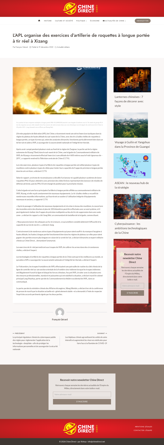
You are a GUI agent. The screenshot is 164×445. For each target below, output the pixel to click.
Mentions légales (143, 426)
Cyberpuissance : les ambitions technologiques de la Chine (131, 228)
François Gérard (60, 319)
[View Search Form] (14, 21)
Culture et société (64, 21)
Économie (95, 21)
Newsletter (142, 21)
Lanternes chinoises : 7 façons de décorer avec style (129, 101)
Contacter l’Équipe (143, 430)
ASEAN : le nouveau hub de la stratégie (132, 185)
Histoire (48, 21)
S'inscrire (132, 292)
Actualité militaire (63, 47)
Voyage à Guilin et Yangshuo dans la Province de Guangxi (132, 144)
